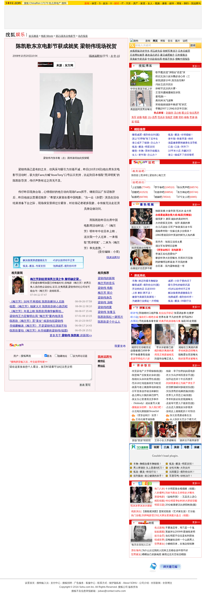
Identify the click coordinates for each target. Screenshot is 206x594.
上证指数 (137, 187)
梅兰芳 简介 (105, 292)
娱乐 (105, 3)
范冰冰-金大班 (183, 210)
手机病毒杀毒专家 (148, 321)
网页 (155, 40)
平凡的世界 (175, 317)
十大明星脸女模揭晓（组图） (181, 488)
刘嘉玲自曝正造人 (164, 358)
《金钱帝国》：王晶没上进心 (181, 496)
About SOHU (130, 583)
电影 (144, 117)
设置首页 (30, 583)
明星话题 (159, 504)
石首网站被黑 (137, 54)
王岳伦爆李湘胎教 (145, 419)
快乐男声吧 (183, 187)
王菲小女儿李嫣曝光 (165, 440)
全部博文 (167, 583)
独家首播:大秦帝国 (165, 210)
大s (149, 117)
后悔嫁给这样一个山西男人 (179, 539)
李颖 (158, 108)
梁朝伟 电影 (105, 287)
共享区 (134, 321)
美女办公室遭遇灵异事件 (145, 399)
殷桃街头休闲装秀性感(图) (146, 379)
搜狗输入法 (43, 583)
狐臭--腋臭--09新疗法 (179, 301)
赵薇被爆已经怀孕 (140, 350)
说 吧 (151, 162)
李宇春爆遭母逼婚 (140, 354)
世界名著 (163, 317)
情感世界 (159, 539)
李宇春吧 (159, 187)
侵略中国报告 (182, 58)
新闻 (147, 40)
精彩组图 (159, 500)
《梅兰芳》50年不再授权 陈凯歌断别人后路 (37, 301)
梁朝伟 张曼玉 (106, 312)
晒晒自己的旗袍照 (151, 554)
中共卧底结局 (154, 58)
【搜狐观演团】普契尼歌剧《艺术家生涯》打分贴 (168, 511)
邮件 (171, 3)
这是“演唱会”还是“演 (174, 72)
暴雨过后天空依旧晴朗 (174, 554)
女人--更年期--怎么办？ (144, 154)
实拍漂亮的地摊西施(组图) (180, 391)
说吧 (185, 40)
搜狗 (64, 3)
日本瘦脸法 (181, 54)
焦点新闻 (159, 527)
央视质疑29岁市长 (140, 50)
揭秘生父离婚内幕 (188, 347)
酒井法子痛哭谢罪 (189, 440)
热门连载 (136, 515)
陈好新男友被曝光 (188, 358)
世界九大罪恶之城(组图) (179, 395)
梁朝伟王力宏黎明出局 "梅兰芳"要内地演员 (36, 316)
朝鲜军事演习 (170, 50)
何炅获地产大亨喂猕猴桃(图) (147, 371)
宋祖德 (159, 104)
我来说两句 (96, 55)
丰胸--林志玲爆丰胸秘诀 (145, 280)
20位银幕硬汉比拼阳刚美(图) (180, 504)
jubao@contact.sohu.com (112, 591)
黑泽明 (144, 175)
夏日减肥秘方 (167, 54)
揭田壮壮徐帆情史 (141, 347)
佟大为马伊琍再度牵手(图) (180, 375)
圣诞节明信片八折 (140, 358)
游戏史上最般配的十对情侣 (180, 411)
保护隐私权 (115, 583)
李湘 (192, 117)
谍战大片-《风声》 (141, 227)
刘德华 (169, 112)
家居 (142, 3)
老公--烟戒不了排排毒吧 (181, 154)
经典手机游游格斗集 (170, 321)
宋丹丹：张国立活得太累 (169, 241)
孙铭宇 (159, 88)
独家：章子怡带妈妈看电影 (180, 371)
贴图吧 (135, 197)
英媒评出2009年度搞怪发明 (180, 531)
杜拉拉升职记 (166, 313)
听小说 (134, 317)
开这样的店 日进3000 (143, 288)
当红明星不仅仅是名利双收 (179, 535)
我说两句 (196, 3)
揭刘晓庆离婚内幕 (164, 350)
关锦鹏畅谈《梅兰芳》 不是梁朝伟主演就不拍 (38, 325)
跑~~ (163, 96)
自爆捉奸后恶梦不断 (141, 268)
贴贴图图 (159, 531)
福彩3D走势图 (189, 321)
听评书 (134, 313)
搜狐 (26, 3)
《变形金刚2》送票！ (147, 415)
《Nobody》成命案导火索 (146, 403)
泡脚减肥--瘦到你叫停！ (181, 296)
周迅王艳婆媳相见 (164, 354)
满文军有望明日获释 (166, 245)
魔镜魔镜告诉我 (171, 92)
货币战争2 (187, 317)
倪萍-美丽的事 (182, 223)
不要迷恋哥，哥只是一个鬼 (179, 527)
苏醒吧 (135, 192)
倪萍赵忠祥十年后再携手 (179, 379)
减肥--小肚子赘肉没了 (180, 280)
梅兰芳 (162, 175)
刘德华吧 (159, 192)
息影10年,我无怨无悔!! (173, 80)
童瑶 (158, 96)
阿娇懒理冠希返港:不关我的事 (171, 262)
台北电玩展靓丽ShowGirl (145, 411)
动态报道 (83, 36)
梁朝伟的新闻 (106, 278)
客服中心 (90, 583)
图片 (177, 40)
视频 (157, 3)
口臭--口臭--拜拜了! (178, 146)
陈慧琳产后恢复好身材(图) (146, 375)
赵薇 (139, 117)
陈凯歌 (135, 175)
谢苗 (158, 80)
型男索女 (159, 543)
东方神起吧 (183, 192)
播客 (164, 3)
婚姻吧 (158, 197)
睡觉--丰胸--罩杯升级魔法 (146, 150)
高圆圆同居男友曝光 (141, 109)
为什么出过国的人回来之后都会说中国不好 (165, 550)
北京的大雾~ (170, 88)
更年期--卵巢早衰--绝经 (180, 138)
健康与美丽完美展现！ (144, 296)
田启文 (159, 76)
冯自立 (159, 84)
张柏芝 (169, 117)
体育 (94, 3)
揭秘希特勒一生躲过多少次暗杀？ (174, 231)
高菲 (158, 100)
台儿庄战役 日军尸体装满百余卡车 (174, 227)
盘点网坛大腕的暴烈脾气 (145, 395)
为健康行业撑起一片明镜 (145, 301)
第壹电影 (159, 496)
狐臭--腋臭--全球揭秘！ (180, 134)
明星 (137, 121)
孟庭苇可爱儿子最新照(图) (180, 403)
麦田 (168, 218)
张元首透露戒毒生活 (181, 415)
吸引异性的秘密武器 (179, 284)
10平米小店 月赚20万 (179, 150)
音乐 (170, 40)
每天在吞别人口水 (141, 544)
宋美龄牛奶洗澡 (138, 58)
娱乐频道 (33, 36)
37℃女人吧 (183, 197)
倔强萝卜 (160, 218)
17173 (44, 3)
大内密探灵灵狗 (164, 223)
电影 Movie (47, 36)
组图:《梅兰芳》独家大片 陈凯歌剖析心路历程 (39, 306)
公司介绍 (144, 583)
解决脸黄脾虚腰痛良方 (180, 292)
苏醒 (175, 117)
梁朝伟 (153, 175)
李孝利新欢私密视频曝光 (179, 399)
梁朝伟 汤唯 (105, 302)
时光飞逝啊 (167, 100)
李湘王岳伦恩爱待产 (166, 253)
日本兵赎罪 (184, 50)
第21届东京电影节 (65, 36)
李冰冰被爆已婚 (164, 347)
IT (123, 3)
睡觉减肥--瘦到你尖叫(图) (146, 134)
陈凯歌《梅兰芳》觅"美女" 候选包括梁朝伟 (36, 320)
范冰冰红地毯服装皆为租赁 (146, 383)
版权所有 (133, 587)
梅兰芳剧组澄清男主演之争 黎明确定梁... (55, 279)
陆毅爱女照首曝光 (188, 354)
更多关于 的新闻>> (71, 335)
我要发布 (120, 346)
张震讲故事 (180, 313)
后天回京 (168, 84)
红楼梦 (190, 313)
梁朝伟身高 (105, 297)
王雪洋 (159, 92)
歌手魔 (159, 72)
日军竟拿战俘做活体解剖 (145, 391)
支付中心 (55, 583)
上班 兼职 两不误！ (142, 292)
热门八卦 (159, 488)
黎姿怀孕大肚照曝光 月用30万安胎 (174, 257)
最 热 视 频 (147, 204)
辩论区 (101, 365)
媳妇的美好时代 (179, 218)
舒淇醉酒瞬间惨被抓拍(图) (180, 387)
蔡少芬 (185, 112)
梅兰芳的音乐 (106, 283)
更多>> (196, 66)
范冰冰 (161, 117)
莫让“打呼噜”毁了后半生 (145, 138)
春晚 (186, 117)
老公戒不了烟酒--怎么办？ (146, 142)
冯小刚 (177, 112)
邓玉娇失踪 (156, 50)
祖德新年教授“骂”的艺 (175, 104)
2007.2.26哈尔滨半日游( (174, 108)
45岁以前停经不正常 (179, 288)
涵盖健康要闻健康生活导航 (182, 142)
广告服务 (79, 583)
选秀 (154, 117)
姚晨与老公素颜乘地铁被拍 (146, 387)
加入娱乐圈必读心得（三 (176, 76)
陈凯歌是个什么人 (109, 321)
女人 (150, 3)
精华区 (101, 361)
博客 (179, 3)
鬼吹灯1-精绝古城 (148, 317)
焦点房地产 (55, 3)
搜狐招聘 (67, 583)
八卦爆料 (159, 492)
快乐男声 (194, 112)
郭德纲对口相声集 (148, 313)
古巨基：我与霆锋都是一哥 (170, 266)
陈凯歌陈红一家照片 (110, 316)
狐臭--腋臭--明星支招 (143, 146)
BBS (186, 3)
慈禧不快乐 (169, 58)
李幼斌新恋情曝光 (188, 350)
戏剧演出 (136, 511)
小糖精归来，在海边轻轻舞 (179, 543)
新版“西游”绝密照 (141, 440)
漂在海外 (136, 550)
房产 (135, 3)
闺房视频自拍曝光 (141, 247)
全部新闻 (156, 583)
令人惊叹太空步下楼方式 (183, 419)
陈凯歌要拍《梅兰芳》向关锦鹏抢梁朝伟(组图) (39, 330)
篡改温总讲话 (152, 54)
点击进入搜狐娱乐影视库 (179, 407)
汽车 (128, 3)
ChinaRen (35, 3)
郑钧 (181, 117)
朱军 (134, 117)
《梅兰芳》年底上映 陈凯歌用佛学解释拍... (37, 311)
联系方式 (102, 583)
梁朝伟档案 (105, 307)
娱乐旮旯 (159, 535)
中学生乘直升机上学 (141, 88)
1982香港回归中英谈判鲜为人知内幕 (175, 235)
